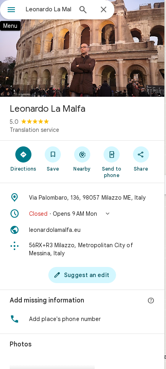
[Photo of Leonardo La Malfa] (82, 48)
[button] (82, 214)
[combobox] (49, 9)
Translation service (34, 129)
